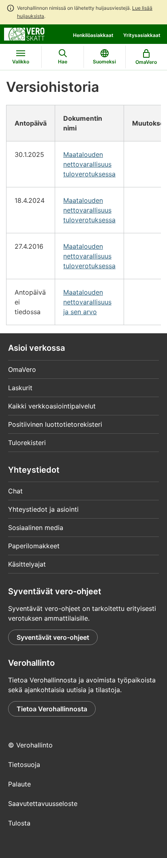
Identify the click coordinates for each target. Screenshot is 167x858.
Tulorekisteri (27, 443)
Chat (15, 491)
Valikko (20, 62)
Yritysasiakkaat (142, 35)
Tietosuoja (24, 764)
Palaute (19, 784)
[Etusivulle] (24, 33)
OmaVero (22, 369)
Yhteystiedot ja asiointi (43, 509)
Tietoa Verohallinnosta (52, 709)
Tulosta (19, 823)
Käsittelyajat (27, 564)
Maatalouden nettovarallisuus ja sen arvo (87, 302)
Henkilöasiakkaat (93, 35)
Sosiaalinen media (35, 527)
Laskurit (20, 388)
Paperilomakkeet (34, 546)
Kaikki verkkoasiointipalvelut (52, 406)
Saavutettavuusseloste (42, 803)
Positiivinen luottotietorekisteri (55, 424)
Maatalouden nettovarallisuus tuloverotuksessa (89, 164)
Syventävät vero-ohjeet (53, 637)
